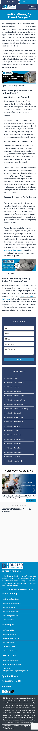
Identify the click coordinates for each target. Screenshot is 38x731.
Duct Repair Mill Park (8, 630)
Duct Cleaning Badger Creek (13, 417)
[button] (34, 490)
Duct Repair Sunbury (8, 642)
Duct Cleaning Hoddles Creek (14, 396)
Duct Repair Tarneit (8, 647)
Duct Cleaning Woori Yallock (13, 422)
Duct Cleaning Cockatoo (12, 448)
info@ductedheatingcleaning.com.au (15, 671)
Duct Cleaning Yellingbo (12, 430)
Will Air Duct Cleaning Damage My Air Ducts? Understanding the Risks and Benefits (19, 497)
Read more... (31, 500)
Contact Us (10, 586)
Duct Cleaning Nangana (12, 426)
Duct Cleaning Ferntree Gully (11, 603)
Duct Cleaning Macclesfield (13, 461)
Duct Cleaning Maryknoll (12, 387)
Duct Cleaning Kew (8, 620)
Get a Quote (29, 2)
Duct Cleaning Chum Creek (13, 452)
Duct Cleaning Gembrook (12, 413)
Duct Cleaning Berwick (9, 607)
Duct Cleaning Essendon (10, 616)
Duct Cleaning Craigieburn (10, 611)
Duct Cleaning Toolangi (12, 457)
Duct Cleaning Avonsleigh (12, 444)
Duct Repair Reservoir (9, 634)
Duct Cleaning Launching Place (14, 400)
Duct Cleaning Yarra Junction (14, 383)
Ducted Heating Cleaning (23, 726)
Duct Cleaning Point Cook (10, 599)
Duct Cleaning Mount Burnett (14, 439)
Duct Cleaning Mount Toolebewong (16, 409)
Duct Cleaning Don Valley (12, 391)
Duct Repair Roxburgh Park (11, 638)
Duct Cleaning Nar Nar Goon (13, 404)
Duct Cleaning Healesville (12, 435)
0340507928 (10, 2)
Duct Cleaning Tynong (11, 378)
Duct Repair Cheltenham (10, 651)
